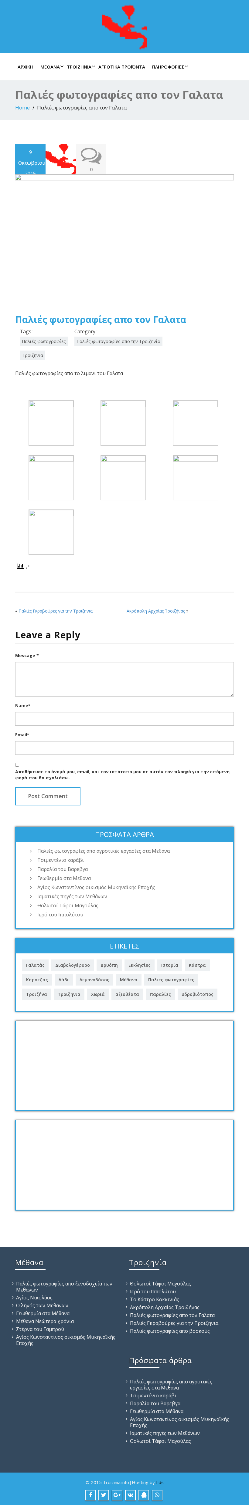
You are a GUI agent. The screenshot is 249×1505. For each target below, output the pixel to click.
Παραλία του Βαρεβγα (62, 869)
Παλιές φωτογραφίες (44, 341)
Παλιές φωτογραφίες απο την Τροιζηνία (118, 341)
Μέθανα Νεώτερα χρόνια (45, 1321)
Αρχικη (25, 67)
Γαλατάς (35, 965)
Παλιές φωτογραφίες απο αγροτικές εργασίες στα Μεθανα (103, 851)
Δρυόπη (109, 965)
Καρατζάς (37, 980)
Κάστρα (197, 965)
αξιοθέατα (127, 994)
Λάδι (64, 980)
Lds (160, 1482)
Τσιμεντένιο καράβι (60, 860)
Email (22, 734)
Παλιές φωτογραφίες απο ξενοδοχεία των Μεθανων (64, 1286)
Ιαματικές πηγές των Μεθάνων (72, 896)
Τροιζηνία (79, 67)
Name (22, 705)
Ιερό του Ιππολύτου (60, 915)
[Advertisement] (124, 1063)
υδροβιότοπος (197, 994)
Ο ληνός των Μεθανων (42, 1305)
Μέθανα (50, 67)
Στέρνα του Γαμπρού (40, 1329)
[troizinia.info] (124, 25)
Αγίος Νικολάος (34, 1297)
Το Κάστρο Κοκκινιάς (154, 1299)
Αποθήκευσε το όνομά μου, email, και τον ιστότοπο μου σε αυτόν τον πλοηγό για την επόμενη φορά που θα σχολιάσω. (122, 775)
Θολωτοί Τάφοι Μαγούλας (67, 905)
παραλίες (160, 994)
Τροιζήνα (36, 994)
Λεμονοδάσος (94, 980)
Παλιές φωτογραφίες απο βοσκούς (170, 1331)
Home (22, 107)
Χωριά (98, 994)
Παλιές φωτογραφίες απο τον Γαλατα (172, 1315)
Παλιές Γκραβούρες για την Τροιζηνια (56, 611)
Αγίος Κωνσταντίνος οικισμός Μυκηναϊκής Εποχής (96, 887)
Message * (27, 655)
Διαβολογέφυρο (72, 965)
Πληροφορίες (168, 67)
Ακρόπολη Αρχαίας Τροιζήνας (156, 611)
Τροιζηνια (32, 355)
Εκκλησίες (139, 965)
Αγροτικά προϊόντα (121, 67)
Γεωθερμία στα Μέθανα (64, 878)
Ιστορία (169, 965)
